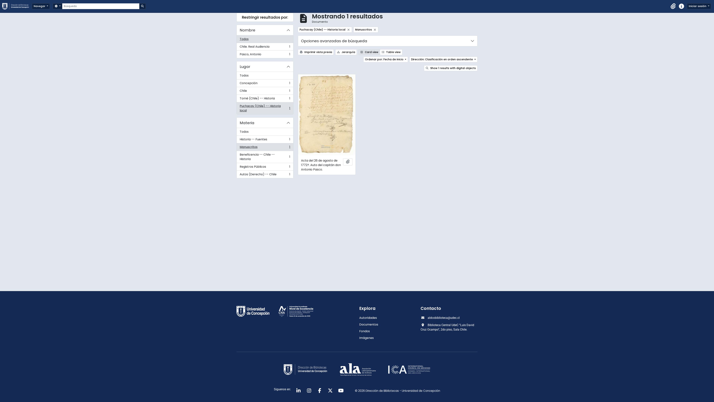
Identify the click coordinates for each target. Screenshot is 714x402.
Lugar (245, 66)
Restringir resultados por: (265, 17)
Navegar (40, 6)
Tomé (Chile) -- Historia (264, 99)
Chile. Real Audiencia (264, 47)
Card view (371, 52)
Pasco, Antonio (264, 55)
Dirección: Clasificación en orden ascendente (442, 59)
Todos (244, 39)
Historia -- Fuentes (264, 140)
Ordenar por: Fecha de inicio (384, 59)
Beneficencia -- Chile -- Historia (264, 156)
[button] (673, 6)
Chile (264, 92)
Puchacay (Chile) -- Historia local (264, 108)
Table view (393, 52)
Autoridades (368, 318)
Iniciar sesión (698, 6)
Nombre (247, 30)
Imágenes (366, 338)
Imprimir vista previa (318, 52)
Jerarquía (348, 52)
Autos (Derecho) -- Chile (264, 175)
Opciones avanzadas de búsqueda (334, 41)
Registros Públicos (264, 168)
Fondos (364, 331)
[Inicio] (17, 6)
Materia (247, 122)
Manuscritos (264, 148)
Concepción (264, 84)
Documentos (368, 324)
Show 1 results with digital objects (453, 68)
